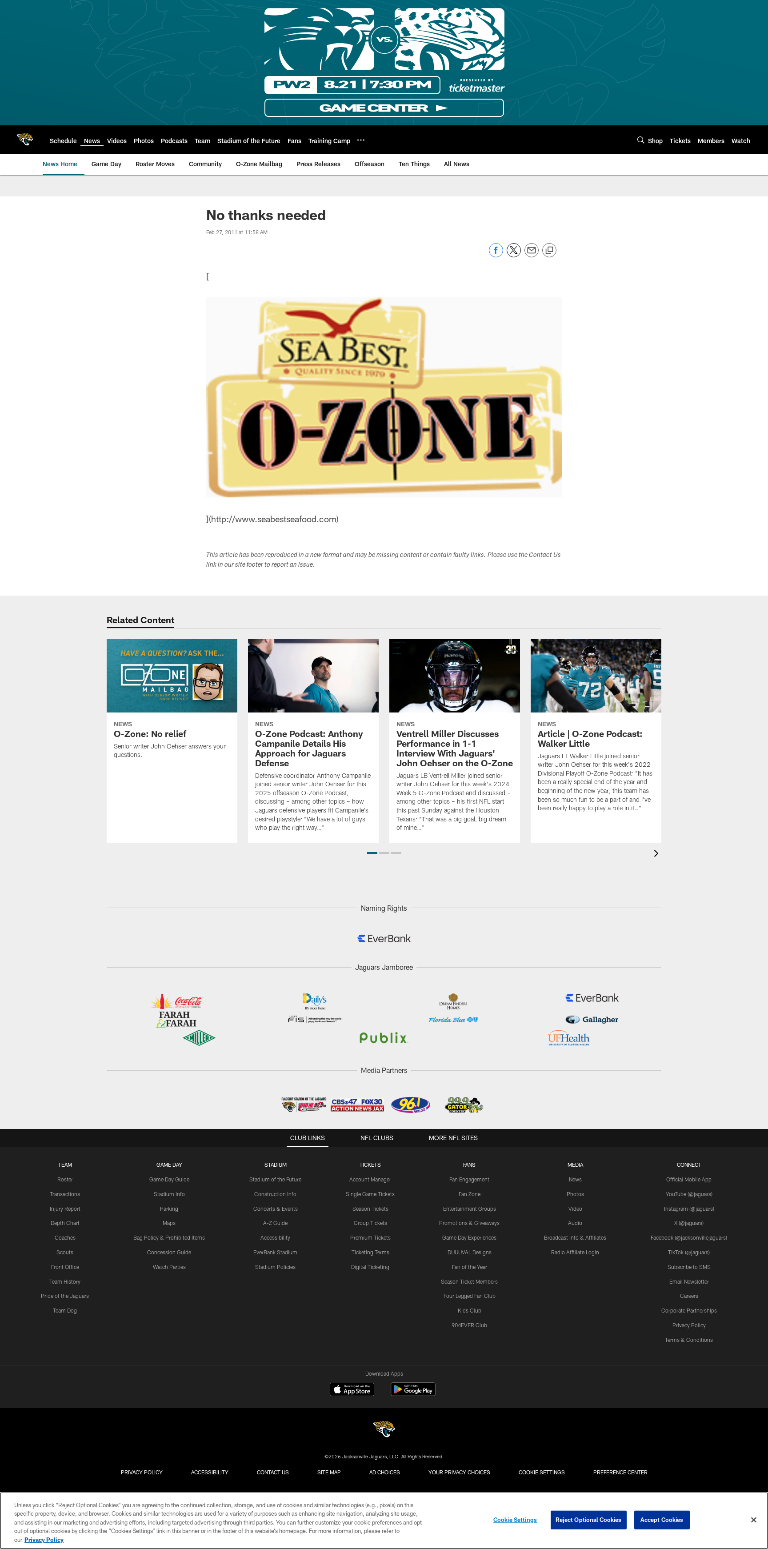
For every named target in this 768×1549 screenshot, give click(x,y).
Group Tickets (370, 1223)
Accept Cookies (662, 1519)
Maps (169, 1223)
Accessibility (275, 1237)
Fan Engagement (469, 1179)
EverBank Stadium (275, 1252)
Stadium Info (169, 1194)
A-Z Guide (275, 1223)
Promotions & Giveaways (469, 1223)
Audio (575, 1223)
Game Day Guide (169, 1179)
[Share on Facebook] (496, 255)
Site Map (329, 1472)
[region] (384, 1520)
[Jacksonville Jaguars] (384, 1430)
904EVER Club (469, 1325)
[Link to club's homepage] (25, 139)
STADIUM (275, 1164)
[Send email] (531, 255)
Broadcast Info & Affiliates (575, 1237)
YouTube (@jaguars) (689, 1194)
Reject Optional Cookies (589, 1519)
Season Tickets (370, 1208)
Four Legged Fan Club (470, 1296)
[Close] (754, 1520)
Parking (169, 1208)
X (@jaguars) (689, 1223)
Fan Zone (469, 1194)
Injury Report (65, 1208)
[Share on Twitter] (514, 255)
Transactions (65, 1194)
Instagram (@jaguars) (689, 1208)
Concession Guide (169, 1252)
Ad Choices (384, 1472)
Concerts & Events (275, 1208)
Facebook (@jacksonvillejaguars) (689, 1237)
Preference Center (620, 1472)
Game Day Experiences (469, 1237)
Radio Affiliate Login (575, 1252)
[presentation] (657, 854)
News (575, 1179)
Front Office (65, 1267)
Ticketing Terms (370, 1252)
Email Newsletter (689, 1281)
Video (575, 1208)
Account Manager (370, 1179)
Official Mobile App (689, 1179)
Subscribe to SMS (689, 1267)
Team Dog (65, 1310)
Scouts (64, 1252)
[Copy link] (549, 250)
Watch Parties (169, 1267)
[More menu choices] (360, 140)
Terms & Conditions (689, 1340)
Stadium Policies (275, 1267)
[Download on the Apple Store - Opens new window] (352, 1390)
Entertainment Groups (469, 1208)
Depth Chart (65, 1223)
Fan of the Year (469, 1267)
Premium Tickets (370, 1237)
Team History (64, 1281)
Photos (575, 1194)
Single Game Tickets (370, 1194)
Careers (689, 1296)
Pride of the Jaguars (65, 1296)
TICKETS (370, 1164)
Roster (65, 1179)
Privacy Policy (689, 1325)
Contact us (273, 1472)
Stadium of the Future (275, 1179)
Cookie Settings (542, 1472)
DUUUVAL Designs (470, 1252)
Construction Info (275, 1194)
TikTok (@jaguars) (689, 1252)
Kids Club (469, 1310)
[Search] (640, 140)
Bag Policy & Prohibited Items (169, 1237)
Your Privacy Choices (459, 1472)
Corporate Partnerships (689, 1310)
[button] (372, 853)
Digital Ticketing (370, 1267)
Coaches (65, 1237)
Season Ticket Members (469, 1281)
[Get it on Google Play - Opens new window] (413, 1394)
